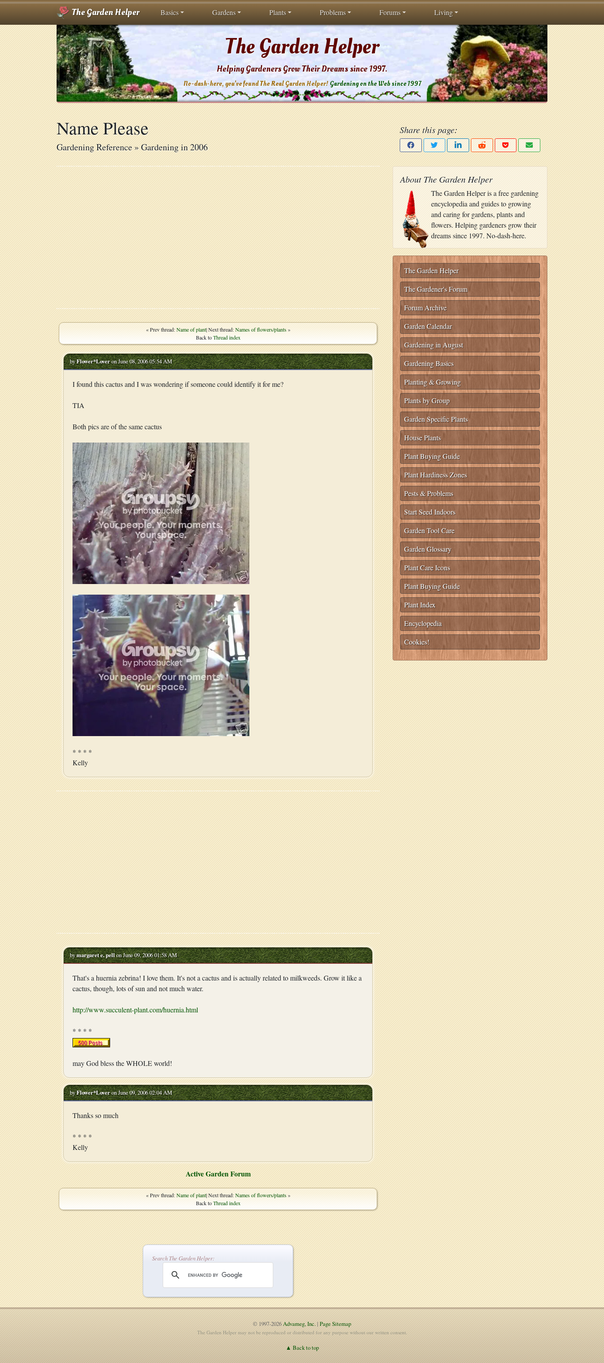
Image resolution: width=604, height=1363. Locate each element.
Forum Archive (425, 307)
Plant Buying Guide (432, 456)
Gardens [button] (224, 12)
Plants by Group (427, 400)
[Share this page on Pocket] (506, 145)
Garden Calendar (428, 326)
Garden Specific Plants (436, 419)
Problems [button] (333, 12)
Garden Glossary (427, 549)
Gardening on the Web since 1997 (375, 84)
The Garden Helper (104, 12)
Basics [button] (170, 12)
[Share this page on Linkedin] (458, 145)
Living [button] (443, 12)
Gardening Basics (429, 363)
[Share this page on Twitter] (435, 145)
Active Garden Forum (218, 1173)
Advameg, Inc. (299, 1324)
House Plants (422, 437)
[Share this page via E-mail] (529, 145)
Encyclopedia (423, 623)
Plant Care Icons (427, 567)
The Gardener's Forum (435, 289)
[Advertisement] (218, 237)
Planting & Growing (432, 381)
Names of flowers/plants (261, 329)
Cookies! (416, 641)
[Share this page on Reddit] (482, 145)
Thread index (227, 337)
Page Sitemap (335, 1324)
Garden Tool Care (429, 530)
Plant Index (420, 604)
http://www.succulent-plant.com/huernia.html (135, 1009)
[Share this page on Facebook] (411, 145)
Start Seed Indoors (429, 511)
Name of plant (191, 329)
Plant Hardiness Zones (435, 474)
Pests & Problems (428, 493)
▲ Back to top (302, 1348)
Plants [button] (277, 12)
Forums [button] (390, 12)
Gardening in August (433, 344)
